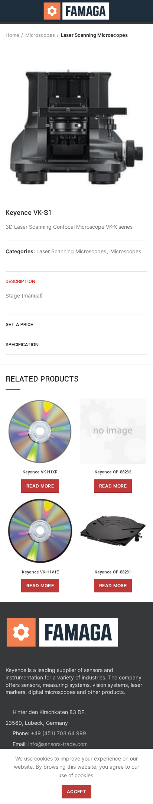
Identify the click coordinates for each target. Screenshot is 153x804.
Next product (24, 45)
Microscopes (40, 35)
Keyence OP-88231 (113, 572)
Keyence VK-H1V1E (40, 572)
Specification (22, 344)
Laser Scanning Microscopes (94, 35)
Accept (76, 791)
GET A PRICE (19, 324)
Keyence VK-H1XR (40, 472)
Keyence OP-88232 (113, 472)
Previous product (9, 45)
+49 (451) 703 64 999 (58, 733)
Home (12, 35)
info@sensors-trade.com (58, 744)
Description (20, 281)
